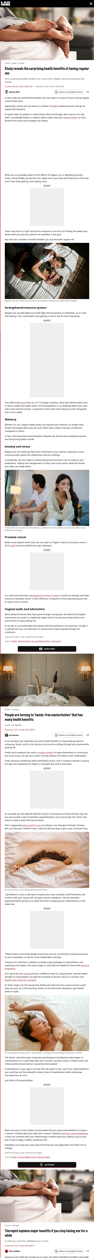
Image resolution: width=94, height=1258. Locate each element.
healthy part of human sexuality (20, 980)
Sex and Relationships (40, 641)
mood (27, 973)
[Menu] (91, 4)
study (12, 545)
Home (7, 63)
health (54, 106)
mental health (70, 117)
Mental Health (24, 641)
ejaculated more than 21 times (44, 595)
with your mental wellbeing (74, 1133)
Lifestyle (15, 709)
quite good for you (32, 825)
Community (56, 641)
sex (59, 175)
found (23, 402)
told (11, 828)
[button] (87, 92)
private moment (45, 752)
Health (22, 63)
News (14, 63)
